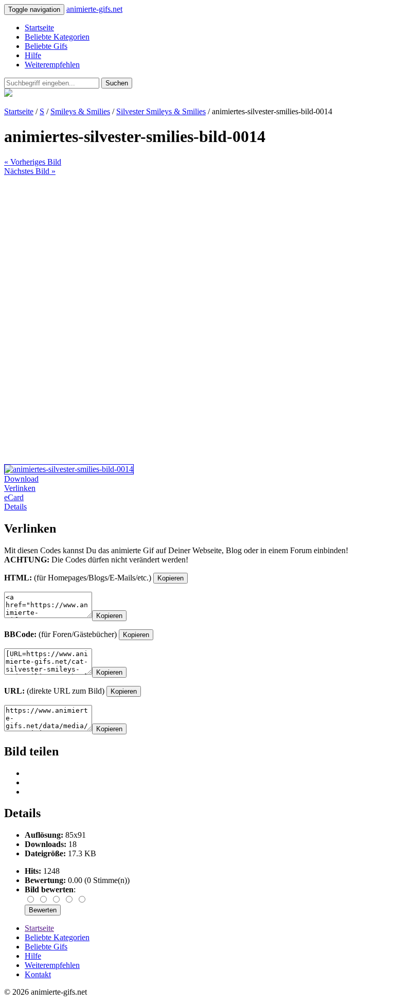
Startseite (39, 27)
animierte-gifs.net (94, 9)
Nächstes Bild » (30, 171)
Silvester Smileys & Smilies (161, 111)
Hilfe (33, 55)
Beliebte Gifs (46, 46)
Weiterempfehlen (52, 64)
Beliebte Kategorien (57, 36)
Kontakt (38, 974)
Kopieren (170, 578)
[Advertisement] (197, 248)
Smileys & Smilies (80, 111)
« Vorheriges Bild (32, 161)
